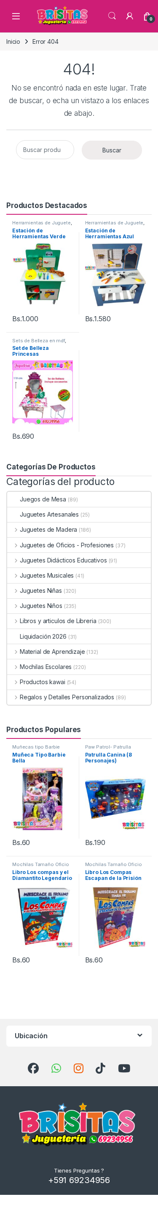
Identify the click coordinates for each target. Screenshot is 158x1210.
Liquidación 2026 (43, 636)
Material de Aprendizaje (52, 651)
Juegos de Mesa (43, 499)
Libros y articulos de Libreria (58, 620)
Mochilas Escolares (46, 666)
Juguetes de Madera (48, 529)
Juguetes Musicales (47, 575)
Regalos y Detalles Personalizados (67, 697)
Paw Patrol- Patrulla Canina (108, 749)
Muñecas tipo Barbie (36, 747)
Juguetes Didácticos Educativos (63, 560)
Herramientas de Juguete (41, 223)
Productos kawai (42, 681)
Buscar (111, 150)
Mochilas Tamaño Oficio (40, 864)
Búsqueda (112, 16)
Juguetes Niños (41, 605)
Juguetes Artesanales (49, 514)
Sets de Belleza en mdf (38, 341)
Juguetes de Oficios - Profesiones (67, 545)
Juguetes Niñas (41, 590)
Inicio (13, 41)
